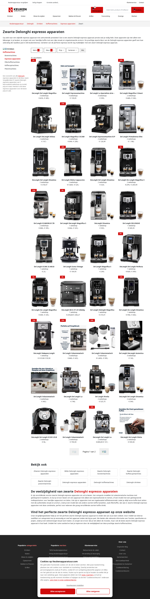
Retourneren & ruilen (91, 550)
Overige (121, 16)
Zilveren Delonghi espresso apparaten (45, 472)
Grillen (91, 16)
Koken (23, 16)
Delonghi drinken (134, 482)
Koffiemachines (9, 52)
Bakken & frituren (75, 16)
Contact (141, 2)
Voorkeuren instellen (75, 585)
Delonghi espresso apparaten (74, 482)
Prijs (60, 50)
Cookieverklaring (122, 567)
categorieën (31, 545)
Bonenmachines (11, 55)
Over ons (122, 554)
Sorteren (71, 50)
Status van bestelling (91, 557)
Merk (36, 50)
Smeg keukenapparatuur (58, 554)
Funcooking (106, 16)
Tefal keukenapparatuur (58, 550)
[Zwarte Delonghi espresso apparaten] (104, 451)
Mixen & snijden (39, 16)
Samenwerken (122, 557)
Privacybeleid (117, 564)
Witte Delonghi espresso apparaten (74, 472)
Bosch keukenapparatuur (58, 557)
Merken (134, 16)
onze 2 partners (88, 575)
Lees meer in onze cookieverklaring (63, 580)
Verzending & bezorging (91, 554)
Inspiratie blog (122, 547)
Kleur (49, 50)
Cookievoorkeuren (122, 571)
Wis (82, 50)
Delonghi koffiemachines (104, 482)
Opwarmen (57, 16)
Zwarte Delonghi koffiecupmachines (133, 472)
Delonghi (21, 76)
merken (62, 545)
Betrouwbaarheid (122, 561)
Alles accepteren (57, 591)
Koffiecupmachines (12, 65)
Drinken (10, 16)
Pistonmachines (10, 69)
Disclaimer (128, 564)
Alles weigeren (93, 591)
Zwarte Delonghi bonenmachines (104, 472)
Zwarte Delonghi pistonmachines (44, 482)
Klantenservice (131, 2)
